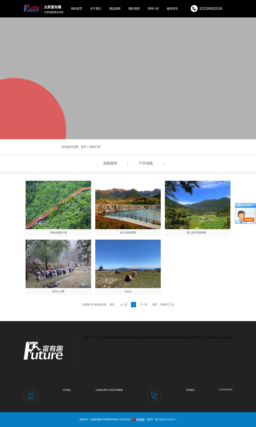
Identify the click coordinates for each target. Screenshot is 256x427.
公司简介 (94, 337)
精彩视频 (134, 8)
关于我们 (95, 8)
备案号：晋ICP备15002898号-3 (161, 419)
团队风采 (103, 337)
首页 (83, 146)
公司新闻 (195, 337)
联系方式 (220, 337)
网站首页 (76, 8)
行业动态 (203, 337)
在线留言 (228, 337)
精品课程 (115, 8)
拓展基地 (170, 337)
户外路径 (178, 337)
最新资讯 (172, 8)
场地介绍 (153, 8)
